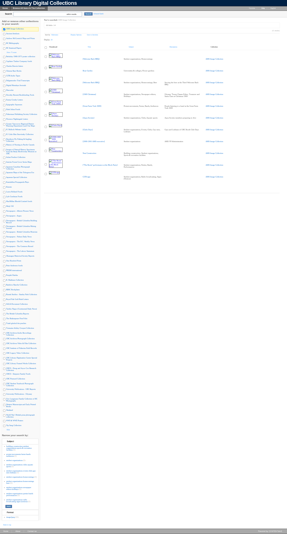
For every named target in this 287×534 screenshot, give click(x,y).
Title (89, 47)
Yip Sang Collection (13, 425)
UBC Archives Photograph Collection (20, 339)
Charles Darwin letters (14, 66)
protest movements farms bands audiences (18, 455)
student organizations (14, 460)
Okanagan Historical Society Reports (20, 256)
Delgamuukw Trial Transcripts (18, 80)
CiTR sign (86, 177)
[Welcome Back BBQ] (91, 59)
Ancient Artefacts (12, 34)
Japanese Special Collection (16, 177)
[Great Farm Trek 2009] (92, 106)
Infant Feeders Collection (15, 157)
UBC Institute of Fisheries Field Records (21, 348)
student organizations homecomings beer (20, 482)
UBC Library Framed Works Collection (21, 363)
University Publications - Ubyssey (19, 394)
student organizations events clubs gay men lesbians (21, 472)
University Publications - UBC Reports (21, 389)
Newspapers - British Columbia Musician (21, 232)
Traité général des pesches (16, 323)
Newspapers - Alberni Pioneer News (20, 211)
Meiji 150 (10, 206)
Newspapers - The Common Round (19, 246)
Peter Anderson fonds (14, 266)
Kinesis (9, 187)
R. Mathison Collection (15, 280)
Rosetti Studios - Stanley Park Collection (21, 294)
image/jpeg (10, 517)
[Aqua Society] (88, 118)
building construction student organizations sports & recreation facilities (19, 448)
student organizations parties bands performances (19, 494)
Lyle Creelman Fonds (14, 196)
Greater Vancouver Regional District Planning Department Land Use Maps (20, 125)
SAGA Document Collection (17, 304)
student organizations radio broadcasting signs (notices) (17, 500)
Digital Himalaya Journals (16, 85)
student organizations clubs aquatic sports (19, 465)
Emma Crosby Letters (14, 100)
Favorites (252, 8)
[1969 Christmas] (89, 94)
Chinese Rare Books (13, 71)
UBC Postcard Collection (15, 379)
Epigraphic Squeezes (14, 105)
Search (8, 14)
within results (71, 14)
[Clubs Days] (88, 130)
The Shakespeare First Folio (16, 318)
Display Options (76, 35)
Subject (10, 441)
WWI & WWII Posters (14, 420)
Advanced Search (98, 14)
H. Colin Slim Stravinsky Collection (20, 134)
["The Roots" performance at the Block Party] (100, 165)
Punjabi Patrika (12, 275)
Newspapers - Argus (13, 216)
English (273, 8)
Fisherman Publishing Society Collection (21, 114)
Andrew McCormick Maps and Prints (20, 38)
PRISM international (14, 270)
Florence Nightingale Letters (17, 119)
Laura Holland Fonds (14, 192)
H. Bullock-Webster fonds (16, 129)
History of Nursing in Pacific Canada (20, 145)
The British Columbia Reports (17, 314)
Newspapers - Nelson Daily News (19, 237)
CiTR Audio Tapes (13, 76)
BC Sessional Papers (13, 48)
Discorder (10, 90)
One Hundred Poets (13, 261)
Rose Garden (88, 71)
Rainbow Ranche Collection (16, 285)
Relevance (54, 35)
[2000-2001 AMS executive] (94, 141)
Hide (8, 430)
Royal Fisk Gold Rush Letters (17, 299)
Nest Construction (89, 153)
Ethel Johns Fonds (13, 109)
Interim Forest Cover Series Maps (19, 162)
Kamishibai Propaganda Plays (17, 182)
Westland (9, 410)
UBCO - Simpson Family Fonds (18, 374)
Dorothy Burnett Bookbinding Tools (20, 95)
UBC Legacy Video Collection (17, 353)
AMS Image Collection (15, 29)
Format (10, 512)
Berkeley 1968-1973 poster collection (20, 56)
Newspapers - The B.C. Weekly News (20, 241)
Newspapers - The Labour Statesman (20, 251)
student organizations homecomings (20, 477)
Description (173, 47)
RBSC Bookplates (13, 290)
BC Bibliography (12, 43)
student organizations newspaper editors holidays (18, 488)
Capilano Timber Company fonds (19, 61)
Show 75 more (11, 52)
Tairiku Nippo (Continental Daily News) (21, 309)
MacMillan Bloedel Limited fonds (19, 201)
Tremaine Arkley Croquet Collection (20, 328)
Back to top (7, 525)
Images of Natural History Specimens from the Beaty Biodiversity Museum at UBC (21, 151)
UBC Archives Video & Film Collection (21, 343)
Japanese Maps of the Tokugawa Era (20, 172)
